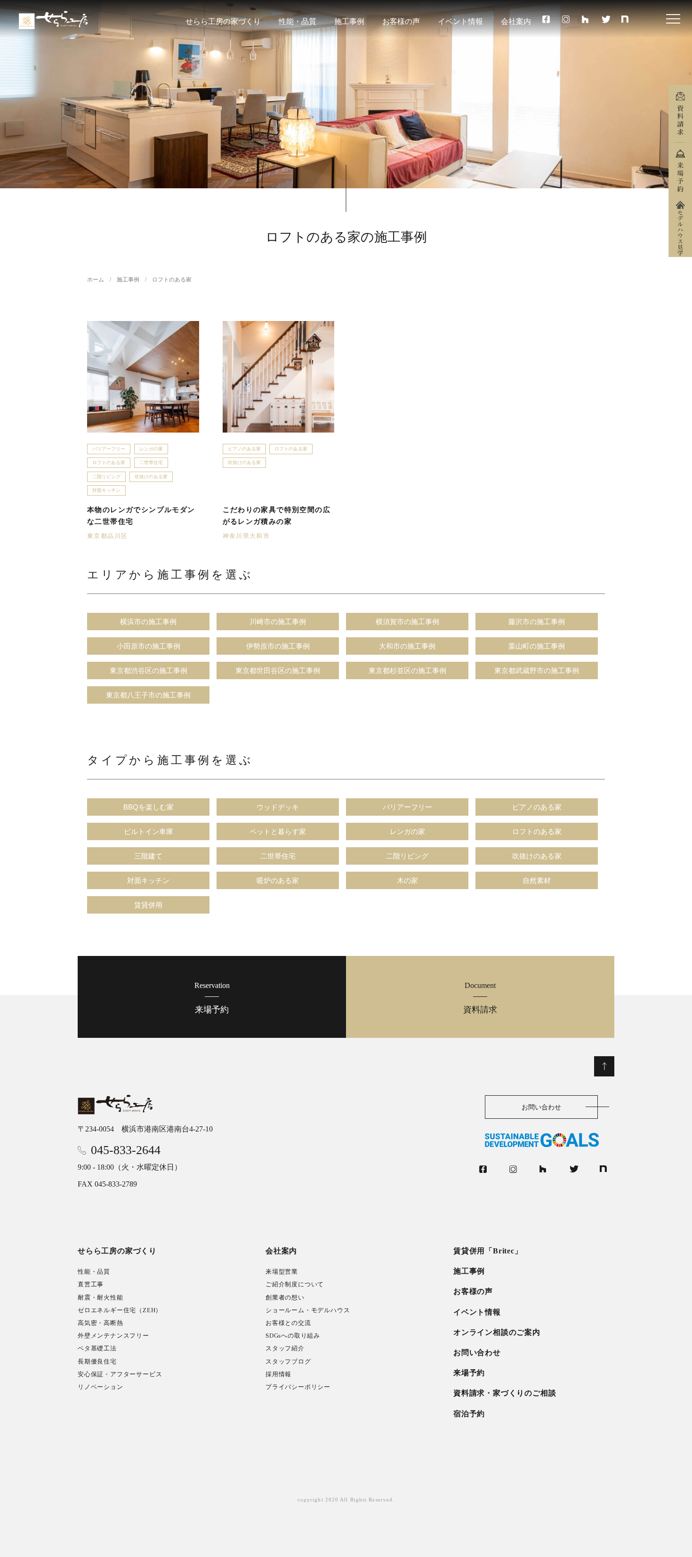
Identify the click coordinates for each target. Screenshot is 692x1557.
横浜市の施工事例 (148, 622)
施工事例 (349, 21)
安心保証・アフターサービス (120, 1374)
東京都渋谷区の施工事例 (148, 670)
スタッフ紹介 (285, 1348)
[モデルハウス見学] (680, 228)
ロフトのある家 (108, 462)
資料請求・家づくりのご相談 (504, 1393)
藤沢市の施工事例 (536, 622)
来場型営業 (282, 1271)
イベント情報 (460, 21)
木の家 (407, 880)
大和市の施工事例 (407, 646)
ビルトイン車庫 (148, 831)
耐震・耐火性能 (100, 1297)
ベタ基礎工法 (97, 1348)
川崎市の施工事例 (277, 622)
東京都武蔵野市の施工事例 (536, 670)
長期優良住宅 (97, 1361)
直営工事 (91, 1284)
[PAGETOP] (604, 1066)
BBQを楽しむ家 (148, 807)
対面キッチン (106, 490)
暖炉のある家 (278, 880)
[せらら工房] (116, 1105)
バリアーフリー (108, 448)
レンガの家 (151, 448)
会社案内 (516, 21)
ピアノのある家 (244, 448)
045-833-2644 (126, 1150)
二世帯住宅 (151, 462)
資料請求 (480, 997)
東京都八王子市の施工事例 (148, 695)
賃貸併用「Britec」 (488, 1251)
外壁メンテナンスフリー (113, 1335)
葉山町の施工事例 (536, 646)
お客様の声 (401, 21)
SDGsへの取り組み (293, 1335)
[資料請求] (680, 113)
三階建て (148, 856)
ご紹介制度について (295, 1284)
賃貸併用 (148, 905)
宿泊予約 (469, 1414)
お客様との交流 (288, 1322)
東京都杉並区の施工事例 (407, 670)
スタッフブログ (288, 1361)
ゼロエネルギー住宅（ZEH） (120, 1310)
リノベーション (100, 1386)
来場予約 (212, 997)
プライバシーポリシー (298, 1386)
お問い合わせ (541, 1107)
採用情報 (278, 1374)
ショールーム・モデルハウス (308, 1310)
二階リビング (106, 476)
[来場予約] (680, 171)
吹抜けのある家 (151, 476)
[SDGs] (549, 1140)
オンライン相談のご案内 (496, 1332)
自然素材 (537, 880)
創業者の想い (285, 1297)
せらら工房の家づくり (223, 21)
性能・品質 (297, 21)
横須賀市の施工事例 (407, 622)
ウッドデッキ (278, 807)
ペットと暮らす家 (277, 831)
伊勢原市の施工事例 (278, 646)
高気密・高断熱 (100, 1322)
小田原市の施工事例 (148, 646)
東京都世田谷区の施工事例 (277, 670)
